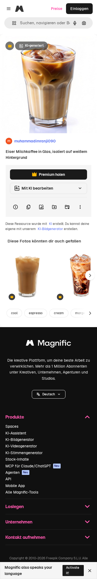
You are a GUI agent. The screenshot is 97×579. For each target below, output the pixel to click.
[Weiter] (90, 275)
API (8, 479)
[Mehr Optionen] (80, 207)
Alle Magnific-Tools (21, 492)
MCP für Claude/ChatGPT (32, 466)
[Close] (89, 570)
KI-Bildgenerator (50, 229)
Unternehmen (18, 522)
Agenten (16, 472)
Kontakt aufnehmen (25, 537)
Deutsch (48, 394)
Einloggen (79, 8)
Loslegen (14, 506)
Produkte (14, 417)
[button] (48, 394)
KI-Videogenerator (21, 446)
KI (50, 224)
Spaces (11, 426)
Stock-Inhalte (17, 459)
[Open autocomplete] (12, 23)
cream (59, 313)
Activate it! (72, 570)
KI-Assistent (15, 433)
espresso (36, 313)
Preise (56, 8)
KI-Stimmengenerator (24, 452)
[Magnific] (48, 344)
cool (14, 313)
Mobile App (15, 485)
